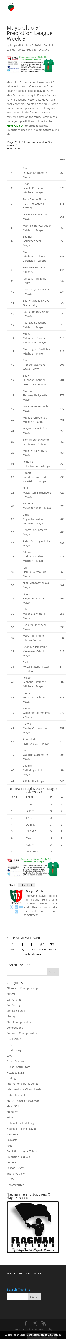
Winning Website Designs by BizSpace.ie (33, 1334)
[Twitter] (11, 907)
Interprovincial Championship (25, 1089)
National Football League (22, 1123)
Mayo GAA (13, 1106)
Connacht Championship (22, 1033)
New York (12, 1134)
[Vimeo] (16, 912)
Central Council (16, 1010)
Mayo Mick (16, 45)
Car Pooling (14, 1005)
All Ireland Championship (22, 988)
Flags (10, 1044)
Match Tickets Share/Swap (23, 1100)
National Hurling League (21, 1128)
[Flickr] (16, 907)
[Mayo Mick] (16, 901)
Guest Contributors (18, 1067)
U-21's (10, 1179)
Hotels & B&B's (16, 1072)
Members (12, 1111)
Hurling (11, 1078)
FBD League (14, 1039)
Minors (11, 1117)
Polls (9, 1145)
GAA (9, 1055)
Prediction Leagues (37, 49)
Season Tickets (16, 1168)
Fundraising (14, 1050)
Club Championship (19, 1022)
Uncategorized (15, 1185)
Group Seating (15, 1061)
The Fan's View (16, 1173)
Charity (11, 1016)
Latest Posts (26, 885)
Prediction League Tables (22, 1151)
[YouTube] (21, 907)
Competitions (15, 1027)
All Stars (12, 994)
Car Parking (14, 999)
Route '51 (12, 1162)
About (12, 885)
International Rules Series (22, 1083)
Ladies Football (16, 1095)
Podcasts (12, 1140)
